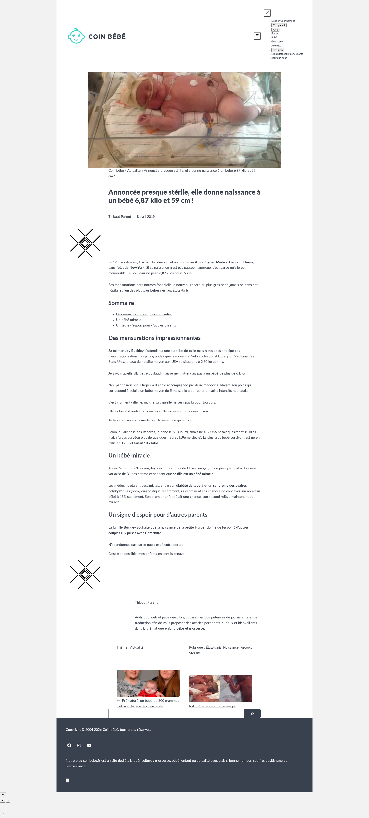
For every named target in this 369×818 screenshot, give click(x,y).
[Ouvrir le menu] (257, 36)
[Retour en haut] (67, 780)
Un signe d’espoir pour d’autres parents (146, 325)
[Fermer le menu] (267, 13)
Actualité (134, 170)
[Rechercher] (252, 713)
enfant (186, 760)
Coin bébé (116, 170)
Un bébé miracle (128, 320)
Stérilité (195, 653)
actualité (203, 760)
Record (245, 647)
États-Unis (213, 647)
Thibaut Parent (119, 217)
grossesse (162, 760)
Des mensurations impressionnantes (144, 314)
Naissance (231, 647)
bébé (176, 760)
